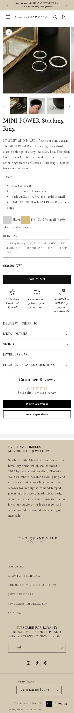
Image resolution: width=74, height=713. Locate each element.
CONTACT (15, 613)
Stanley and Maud (28, 704)
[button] (8, 17)
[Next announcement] (66, 5)
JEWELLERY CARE (20, 594)
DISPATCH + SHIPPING (24, 576)
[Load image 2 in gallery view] (37, 106)
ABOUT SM (16, 566)
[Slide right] (69, 106)
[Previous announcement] (7, 5)
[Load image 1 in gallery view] (18, 106)
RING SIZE (10, 236)
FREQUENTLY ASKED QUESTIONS (32, 585)
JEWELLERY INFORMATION (28, 603)
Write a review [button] (37, 404)
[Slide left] (4, 106)
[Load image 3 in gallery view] (55, 106)
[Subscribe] (61, 648)
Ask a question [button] (37, 414)
